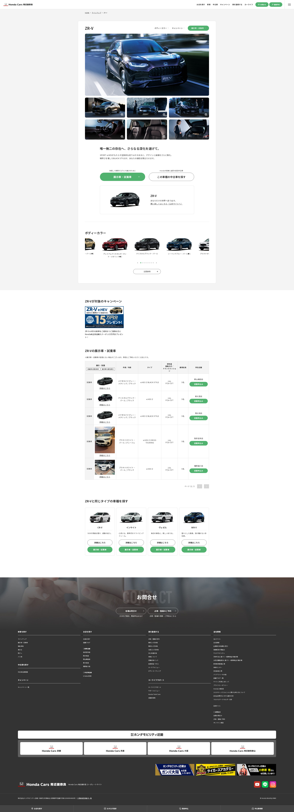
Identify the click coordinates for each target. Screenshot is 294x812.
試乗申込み (198, 384)
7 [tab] (153, 262)
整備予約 (277, 5)
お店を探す (201, 4)
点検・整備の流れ (154, 639)
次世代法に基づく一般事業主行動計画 (225, 657)
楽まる (20, 650)
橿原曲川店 (86, 666)
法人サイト (217, 639)
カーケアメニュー (154, 667)
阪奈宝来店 (86, 652)
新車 (209, 4)
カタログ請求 (111, 808)
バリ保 (20, 657)
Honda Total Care (154, 694)
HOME (87, 13)
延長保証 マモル (153, 664)
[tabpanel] (147, 246)
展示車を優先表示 (108, 369)
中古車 (215, 4)
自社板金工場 (217, 671)
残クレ (20, 653)
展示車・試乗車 (197, 28)
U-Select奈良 (87, 676)
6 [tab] (151, 262)
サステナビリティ (219, 653)
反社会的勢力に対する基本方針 (223, 696)
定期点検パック (153, 660)
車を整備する (237, 4)
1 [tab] (140, 262)
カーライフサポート (154, 687)
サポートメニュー (154, 691)
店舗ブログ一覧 (218, 678)
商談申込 (185, 808)
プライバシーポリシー (220, 685)
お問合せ (263, 5)
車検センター (217, 667)
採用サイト (217, 706)
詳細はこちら (105, 388)
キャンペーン (225, 4)
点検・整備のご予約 (162, 611)
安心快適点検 (152, 653)
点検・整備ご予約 (219, 719)
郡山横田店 (86, 659)
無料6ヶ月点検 (153, 646)
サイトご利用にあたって (221, 682)
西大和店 (86, 656)
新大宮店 (86, 663)
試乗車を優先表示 (93, 369)
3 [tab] (144, 262)
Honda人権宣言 (218, 689)
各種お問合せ (131, 611)
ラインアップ (96, 13)
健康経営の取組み (219, 650)
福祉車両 (21, 646)
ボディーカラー (161, 28)
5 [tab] (149, 262)
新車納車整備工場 (219, 664)
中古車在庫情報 (23, 672)
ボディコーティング (154, 671)
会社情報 (216, 642)
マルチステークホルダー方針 (222, 699)
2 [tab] (142, 262)
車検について (152, 657)
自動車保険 (151, 698)
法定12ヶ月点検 (153, 650)
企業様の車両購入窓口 (220, 646)
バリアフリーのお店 (219, 674)
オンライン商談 (218, 723)
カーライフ (249, 4)
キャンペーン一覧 (23, 687)
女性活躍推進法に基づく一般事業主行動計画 (227, 660)
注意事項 (147, 271)
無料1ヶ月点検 (153, 642)
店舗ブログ (86, 642)
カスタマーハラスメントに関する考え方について (229, 692)
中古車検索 (259, 808)
